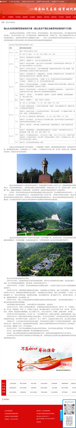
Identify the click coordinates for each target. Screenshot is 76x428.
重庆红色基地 (23, 383)
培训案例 (10, 17)
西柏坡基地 (23, 392)
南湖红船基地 (12, 387)
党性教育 (25, 17)
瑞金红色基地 (44, 387)
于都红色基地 (44, 392)
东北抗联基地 (54, 392)
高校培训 (68, 17)
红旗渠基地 (33, 387)
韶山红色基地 (12, 392)
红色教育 (32, 17)
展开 (61, 415)
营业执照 (39, 422)
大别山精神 (54, 387)
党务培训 (46, 17)
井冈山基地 (33, 383)
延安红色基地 (23, 387)
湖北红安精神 (64, 387)
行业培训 (61, 17)
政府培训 (53, 17)
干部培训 (18, 17)
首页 (3, 17)
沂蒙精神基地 (64, 383)
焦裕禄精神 (54, 383)
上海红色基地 (12, 383)
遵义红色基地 (33, 392)
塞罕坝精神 (64, 392)
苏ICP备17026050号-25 (43, 416)
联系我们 (4, 1)
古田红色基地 (44, 383)
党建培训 (39, 17)
